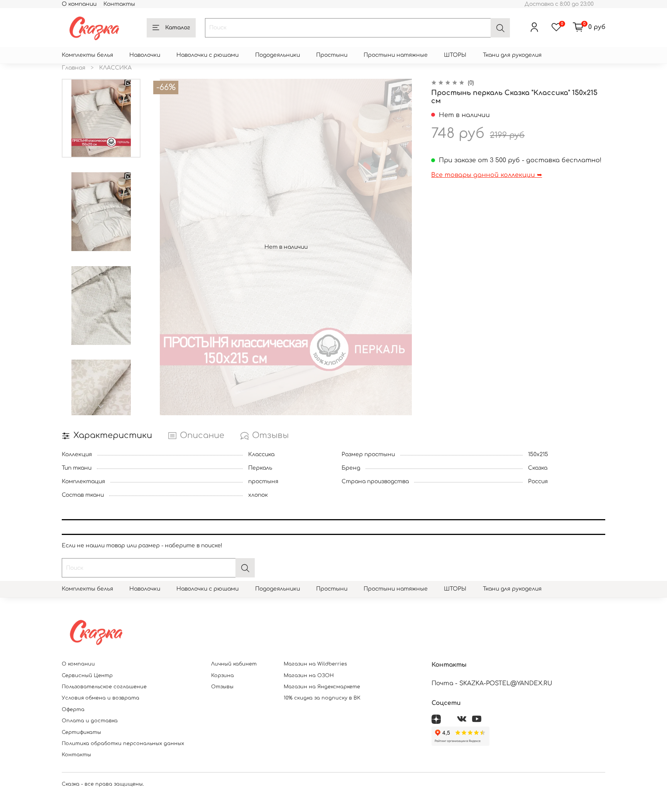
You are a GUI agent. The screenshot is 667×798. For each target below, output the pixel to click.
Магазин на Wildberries (315, 664)
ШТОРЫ (455, 55)
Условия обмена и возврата (100, 698)
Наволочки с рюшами (207, 55)
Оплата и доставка (90, 720)
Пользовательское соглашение (104, 686)
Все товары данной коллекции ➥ (486, 174)
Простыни (331, 55)
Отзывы (222, 686)
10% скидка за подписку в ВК (322, 698)
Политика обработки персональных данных (123, 743)
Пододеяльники (277, 55)
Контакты (119, 4)
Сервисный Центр (87, 675)
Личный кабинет (234, 664)
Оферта (73, 709)
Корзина (222, 675)
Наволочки (144, 55)
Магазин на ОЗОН (309, 675)
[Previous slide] (165, 247)
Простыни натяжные (396, 55)
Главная (73, 68)
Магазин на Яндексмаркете (322, 686)
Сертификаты (81, 732)
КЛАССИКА (115, 68)
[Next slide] (101, 406)
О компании (79, 4)
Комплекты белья (87, 55)
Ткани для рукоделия (512, 55)
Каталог (177, 28)
